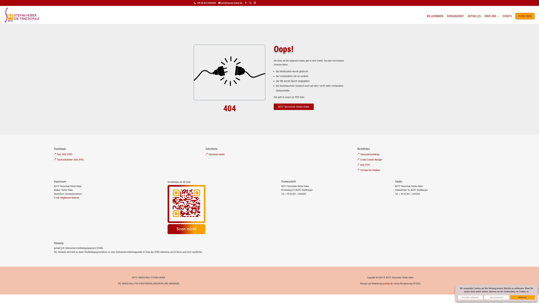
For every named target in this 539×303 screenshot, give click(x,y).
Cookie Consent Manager (371, 159)
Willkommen (435, 16)
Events (507, 16)
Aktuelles (474, 16)
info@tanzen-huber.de (69, 197)
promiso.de (388, 283)
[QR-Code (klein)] (186, 233)
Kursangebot (455, 16)
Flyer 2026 (525, 16)
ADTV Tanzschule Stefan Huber (294, 106)
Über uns (490, 16)
